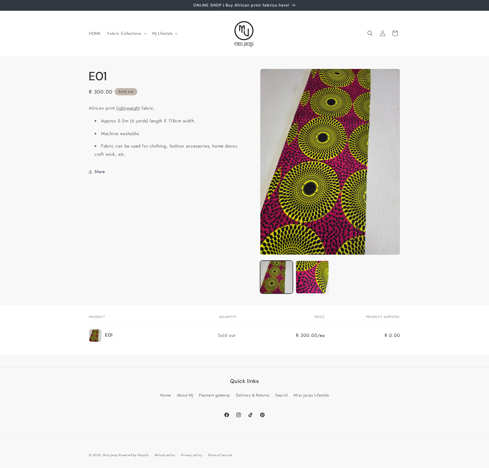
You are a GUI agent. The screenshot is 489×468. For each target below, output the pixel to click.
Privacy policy (191, 454)
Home (165, 395)
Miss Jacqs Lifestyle (311, 395)
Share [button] (100, 171)
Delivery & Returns (253, 395)
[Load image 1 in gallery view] (276, 277)
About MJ (185, 395)
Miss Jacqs (110, 455)
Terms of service (220, 454)
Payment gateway (214, 395)
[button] (126, 33)
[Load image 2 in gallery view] (312, 277)
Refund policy (165, 454)
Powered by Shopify (134, 455)
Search (281, 395)
